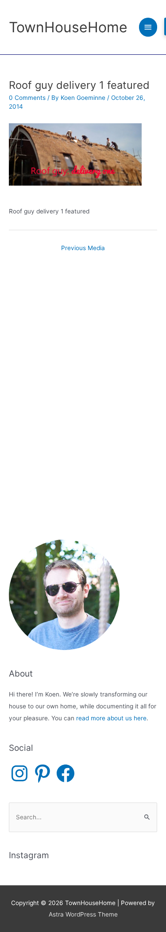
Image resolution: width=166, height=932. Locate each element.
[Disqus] (83, 373)
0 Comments (27, 97)
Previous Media (83, 247)
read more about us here (111, 718)
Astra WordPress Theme (83, 914)
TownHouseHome (68, 27)
